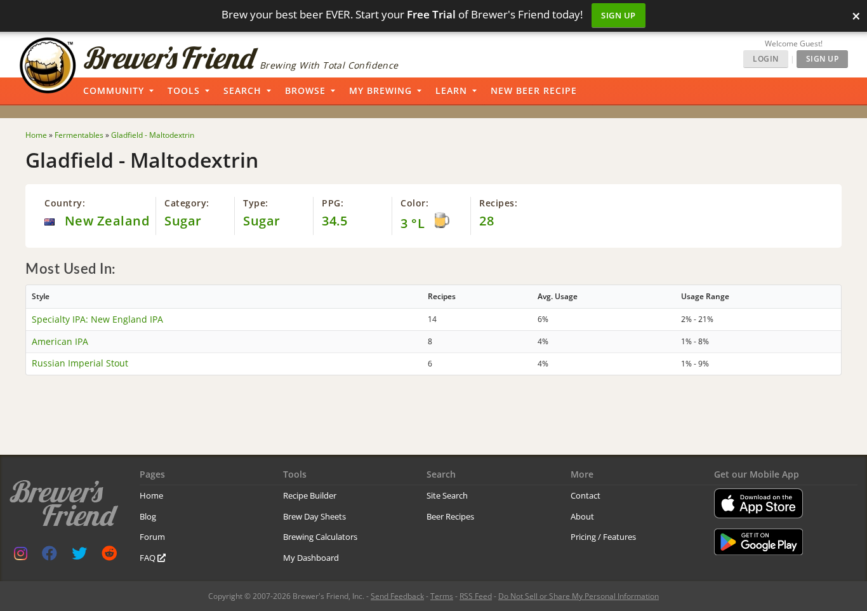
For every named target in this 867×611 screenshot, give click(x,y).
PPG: (332, 203)
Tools (184, 90)
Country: (64, 203)
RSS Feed (476, 596)
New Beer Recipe (534, 90)
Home (151, 495)
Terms (441, 596)
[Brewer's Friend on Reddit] (109, 556)
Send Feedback (397, 596)
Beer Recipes (450, 516)
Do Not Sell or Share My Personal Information (578, 596)
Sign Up (618, 15)
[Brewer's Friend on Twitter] (79, 556)
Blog (148, 516)
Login (766, 58)
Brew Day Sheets (314, 516)
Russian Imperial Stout (80, 363)
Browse (305, 90)
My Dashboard (311, 557)
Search (242, 90)
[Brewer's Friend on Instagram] (20, 556)
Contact (585, 495)
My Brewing (380, 90)
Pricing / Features (603, 536)
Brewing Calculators (320, 536)
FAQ (148, 557)
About (582, 516)
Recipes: (498, 203)
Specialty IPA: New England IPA (97, 319)
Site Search (447, 495)
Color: (414, 203)
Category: (186, 203)
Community (113, 90)
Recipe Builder (309, 495)
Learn (451, 90)
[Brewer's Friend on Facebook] (49, 556)
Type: (255, 203)
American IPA (60, 341)
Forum (152, 536)
